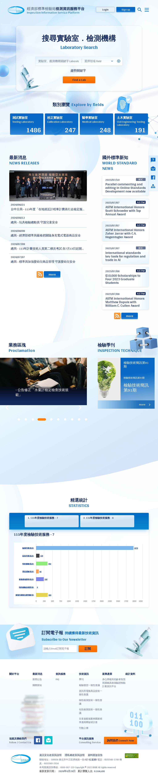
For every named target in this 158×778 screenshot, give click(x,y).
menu (147, 10)
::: (1, 2)
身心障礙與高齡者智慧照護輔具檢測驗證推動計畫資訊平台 (113, 682)
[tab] (19, 419)
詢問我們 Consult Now (120, 740)
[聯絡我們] (48, 740)
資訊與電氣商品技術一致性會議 (90, 693)
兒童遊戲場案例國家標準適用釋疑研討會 (90, 720)
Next (80, 407)
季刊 (81, 679)
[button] (119, 61)
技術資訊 (84, 674)
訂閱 (88, 648)
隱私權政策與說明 (75, 755)
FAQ (57, 679)
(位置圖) (93, 759)
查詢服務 (61, 674)
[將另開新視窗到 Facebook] (38, 740)
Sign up (126, 9)
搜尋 (140, 10)
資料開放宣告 (95, 755)
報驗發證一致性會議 (89, 685)
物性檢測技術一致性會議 (90, 702)
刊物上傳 (83, 728)
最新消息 (37, 674)
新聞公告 (37, 679)
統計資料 (130, 674)
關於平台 (14, 674)
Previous (7, 407)
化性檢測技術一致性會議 (90, 711)
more (52, 274)
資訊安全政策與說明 (50, 755)
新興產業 (107, 674)
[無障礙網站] (131, 755)
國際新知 (37, 685)
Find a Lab (79, 80)
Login (105, 9)
